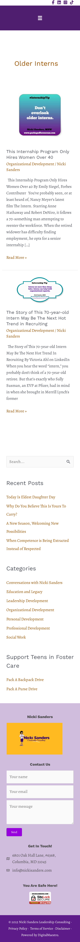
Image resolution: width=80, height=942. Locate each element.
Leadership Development (27, 601)
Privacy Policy (17, 928)
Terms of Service (41, 928)
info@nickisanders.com (32, 870)
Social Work (16, 637)
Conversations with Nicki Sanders (34, 582)
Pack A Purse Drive (21, 689)
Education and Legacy (24, 591)
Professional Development (28, 628)
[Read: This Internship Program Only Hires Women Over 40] (40, 114)
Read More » (16, 258)
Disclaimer (62, 928)
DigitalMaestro (48, 935)
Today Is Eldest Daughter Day (30, 497)
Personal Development (25, 619)
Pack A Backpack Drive (25, 679)
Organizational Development (30, 164)
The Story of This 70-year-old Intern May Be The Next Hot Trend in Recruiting (37, 318)
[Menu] (40, 18)
